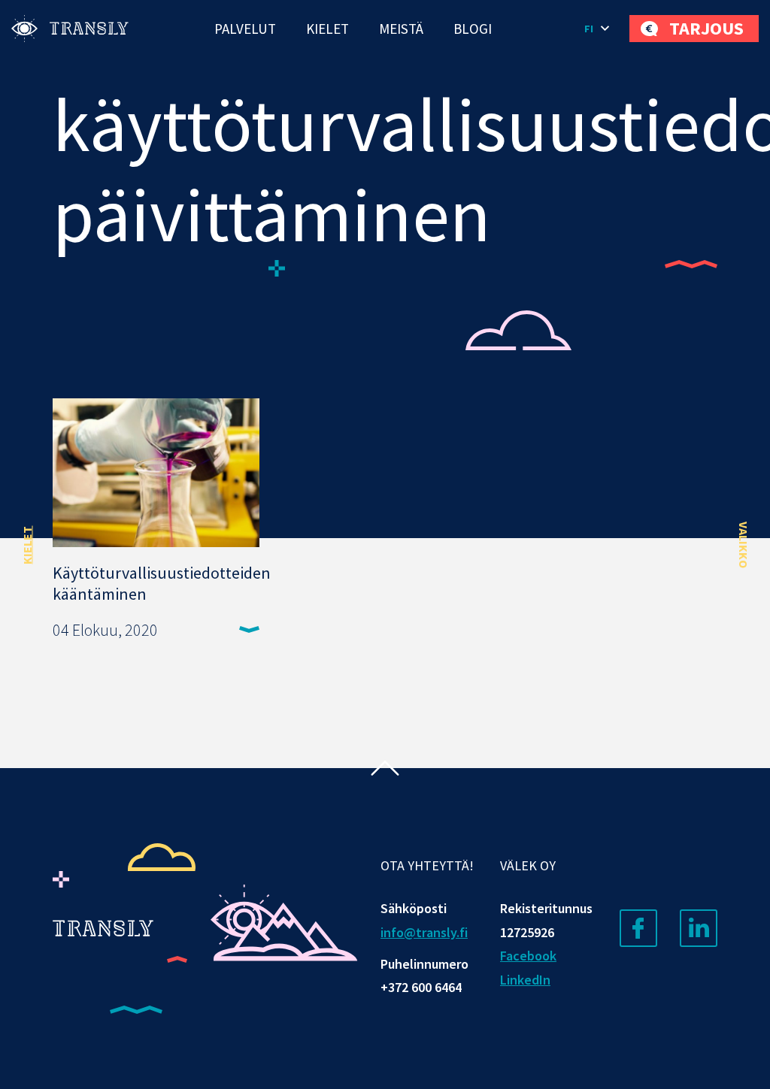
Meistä (401, 29)
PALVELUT (245, 29)
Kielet (327, 29)
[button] (599, 28)
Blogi (472, 29)
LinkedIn (525, 979)
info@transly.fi (424, 932)
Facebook (528, 955)
